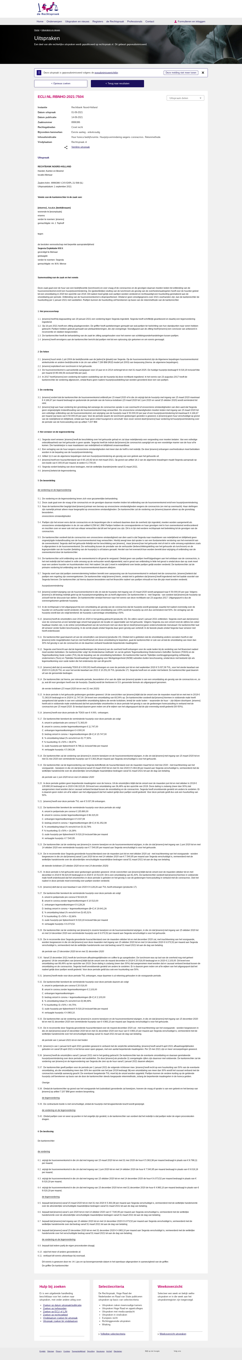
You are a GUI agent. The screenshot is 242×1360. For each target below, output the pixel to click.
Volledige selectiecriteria (112, 1334)
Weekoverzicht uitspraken (173, 1334)
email (167, 1351)
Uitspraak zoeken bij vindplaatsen (60, 1321)
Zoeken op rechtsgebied (55, 1314)
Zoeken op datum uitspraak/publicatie (62, 1305)
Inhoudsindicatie (47, 137)
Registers (97, 21)
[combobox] (185, 98)
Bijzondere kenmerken (50, 132)
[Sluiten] (203, 72)
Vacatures (100, 1351)
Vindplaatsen (45, 142)
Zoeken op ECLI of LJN (55, 1311)
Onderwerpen (54, 21)
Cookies (66, 1351)
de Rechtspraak (115, 21)
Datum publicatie (47, 117)
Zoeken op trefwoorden (54, 1308)
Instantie (42, 107)
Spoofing (91, 1351)
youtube (202, 1351)
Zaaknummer (45, 122)
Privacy (59, 1351)
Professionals (134, 21)
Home (40, 21)
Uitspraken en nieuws (77, 21)
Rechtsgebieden (46, 127)
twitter (184, 1351)
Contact (149, 21)
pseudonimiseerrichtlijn (106, 72)
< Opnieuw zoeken (60, 83)
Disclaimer (118, 1351)
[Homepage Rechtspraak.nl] (47, 8)
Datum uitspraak (47, 112)
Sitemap (50, 1351)
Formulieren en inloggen (191, 21)
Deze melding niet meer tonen (181, 72)
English (43, 1351)
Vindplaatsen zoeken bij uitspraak (60, 1318)
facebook (188, 1351)
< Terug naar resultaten (117, 83)
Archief (109, 1351)
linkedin (198, 1351)
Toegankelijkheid (78, 1351)
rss (163, 1351)
